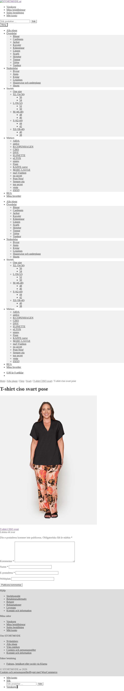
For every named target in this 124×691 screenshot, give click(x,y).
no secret (17, 175)
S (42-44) (18, 120)
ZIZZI (16, 190)
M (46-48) (18, 111)
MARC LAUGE (21, 170)
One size (17, 91)
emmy (16, 161)
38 (20, 135)
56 (20, 97)
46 (20, 117)
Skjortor (17, 56)
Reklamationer (13, 604)
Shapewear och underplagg (27, 82)
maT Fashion (19, 172)
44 (20, 123)
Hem (2, 381)
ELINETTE (19, 155)
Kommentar (7, 561)
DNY (16, 152)
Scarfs (16, 53)
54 (20, 100)
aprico (16, 143)
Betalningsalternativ (16, 599)
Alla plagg (11, 30)
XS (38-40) (19, 129)
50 (20, 108)
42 (20, 126)
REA (9, 193)
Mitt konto (11, 15)
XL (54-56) (19, 94)
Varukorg (11, 6)
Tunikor (17, 65)
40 (20, 132)
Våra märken (13, 647)
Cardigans (18, 39)
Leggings (17, 79)
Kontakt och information (18, 610)
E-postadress (7, 572)
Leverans (11, 607)
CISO (16, 149)
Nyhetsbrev (12, 641)
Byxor (16, 71)
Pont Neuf (18, 178)
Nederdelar (12, 68)
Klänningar (18, 47)
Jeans (15, 74)
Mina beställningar (15, 9)
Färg (21, 381)
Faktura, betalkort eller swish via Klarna (26, 663)
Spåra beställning (15, 12)
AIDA (16, 140)
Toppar (16, 59)
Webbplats (5, 578)
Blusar (16, 36)
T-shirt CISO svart (42, 381)
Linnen (16, 50)
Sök (34, 21)
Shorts (16, 85)
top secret (18, 184)
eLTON (17, 158)
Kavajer (17, 45)
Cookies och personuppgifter (21, 650)
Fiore (15, 164)
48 (20, 114)
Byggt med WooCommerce (43, 672)
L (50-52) (18, 103)
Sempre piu (19, 181)
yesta (15, 187)
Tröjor (16, 62)
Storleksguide (13, 596)
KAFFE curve (20, 167)
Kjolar (16, 77)
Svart (28, 381)
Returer (10, 601)
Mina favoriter (13, 196)
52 (20, 106)
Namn (4, 566)
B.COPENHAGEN (23, 146)
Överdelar (11, 33)
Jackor (16, 42)
